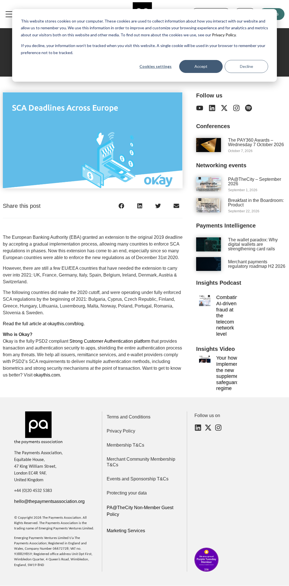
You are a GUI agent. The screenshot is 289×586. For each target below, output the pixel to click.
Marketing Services (126, 530)
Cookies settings (155, 66)
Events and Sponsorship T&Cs (137, 478)
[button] (121, 206)
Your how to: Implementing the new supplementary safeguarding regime (232, 373)
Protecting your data (127, 493)
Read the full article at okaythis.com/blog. (44, 323)
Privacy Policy (223, 34)
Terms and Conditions (128, 417)
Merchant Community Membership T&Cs (141, 462)
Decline (246, 66)
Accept (200, 66)
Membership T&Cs (125, 445)
